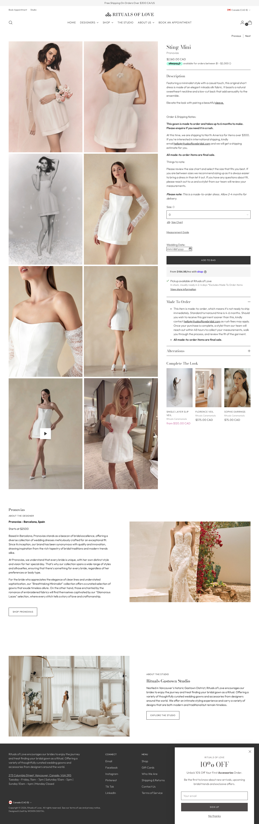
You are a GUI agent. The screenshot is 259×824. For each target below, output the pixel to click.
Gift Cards (148, 767)
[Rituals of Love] (129, 14)
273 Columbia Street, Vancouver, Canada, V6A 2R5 (40, 775)
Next (248, 36)
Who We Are (150, 774)
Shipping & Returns (153, 780)
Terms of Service (152, 793)
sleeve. (219, 102)
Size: (170, 207)
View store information (183, 289)
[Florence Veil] (208, 387)
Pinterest (111, 780)
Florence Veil (204, 411)
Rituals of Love (34, 807)
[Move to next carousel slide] (248, 637)
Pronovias (172, 53)
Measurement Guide (177, 232)
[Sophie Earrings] (237, 387)
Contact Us (149, 786)
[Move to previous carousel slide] (239, 637)
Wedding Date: (175, 244)
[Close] (250, 751)
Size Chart (177, 222)
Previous (236, 36)
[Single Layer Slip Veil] (179, 387)
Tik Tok (109, 786)
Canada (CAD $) (240, 10)
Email (108, 761)
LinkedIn (110, 793)
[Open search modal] (10, 22)
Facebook (111, 767)
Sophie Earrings (234, 411)
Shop (145, 761)
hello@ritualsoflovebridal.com (192, 143)
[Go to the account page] (241, 22)
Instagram (111, 774)
